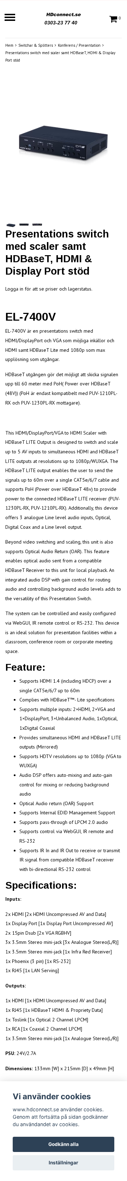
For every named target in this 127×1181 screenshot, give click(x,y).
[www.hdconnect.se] (63, 13)
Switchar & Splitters (35, 45)
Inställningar (63, 1162)
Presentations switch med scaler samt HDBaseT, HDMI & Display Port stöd (60, 56)
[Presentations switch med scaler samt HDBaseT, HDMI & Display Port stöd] (63, 146)
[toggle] (13, 18)
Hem (9, 45)
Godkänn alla (63, 1144)
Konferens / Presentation (79, 45)
